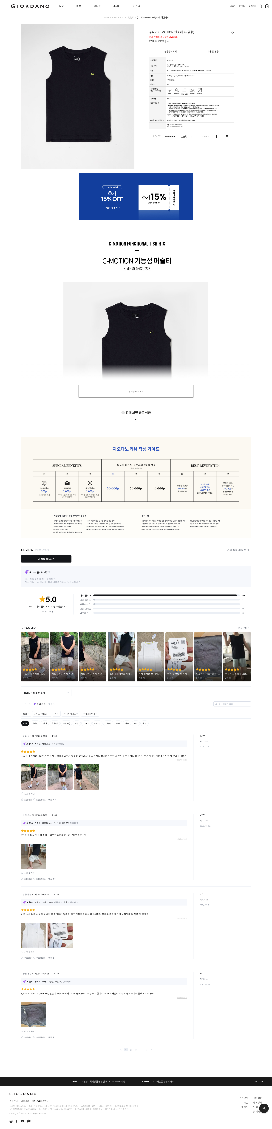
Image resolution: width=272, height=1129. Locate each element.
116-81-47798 (30, 1109)
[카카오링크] (227, 136)
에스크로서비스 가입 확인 (116, 1109)
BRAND (258, 1098)
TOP (124, 17)
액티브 (97, 6)
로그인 (232, 6)
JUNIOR (115, 17)
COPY (168, 41)
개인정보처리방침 (40, 1101)
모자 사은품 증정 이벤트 (163, 1081)
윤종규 (135, 1106)
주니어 (116, 6)
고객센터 (252, 6)
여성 (78, 6)
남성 (61, 6)
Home (106, 17)
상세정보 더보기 (136, 391)
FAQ (246, 1102)
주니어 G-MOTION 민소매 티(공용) (152, 17)
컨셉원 (136, 6)
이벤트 (244, 1107)
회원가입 (242, 6)
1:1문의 (244, 1098)
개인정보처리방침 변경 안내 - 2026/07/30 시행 (103, 1081)
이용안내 (13, 1101)
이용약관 (25, 1101)
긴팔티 (131, 17)
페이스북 (216, 136)
